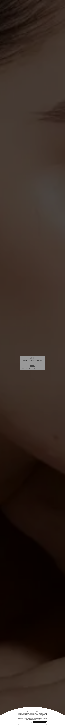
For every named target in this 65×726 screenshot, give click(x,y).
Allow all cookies (39, 721)
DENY (25, 721)
